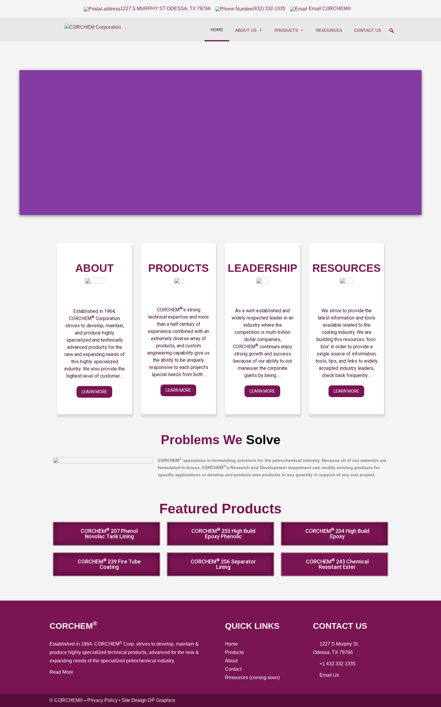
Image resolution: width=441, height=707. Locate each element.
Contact (233, 669)
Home (217, 29)
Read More (61, 672)
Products (286, 30)
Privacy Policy (102, 700)
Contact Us (367, 30)
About (231, 660)
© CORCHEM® (66, 700)
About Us (245, 30)
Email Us (329, 675)
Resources (329, 30)
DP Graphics (161, 700)
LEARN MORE (94, 391)
